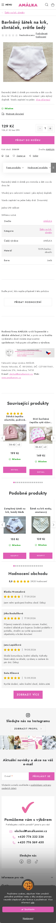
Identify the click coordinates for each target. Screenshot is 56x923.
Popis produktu (13, 167)
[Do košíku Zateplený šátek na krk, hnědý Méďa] (14, 556)
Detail (14, 470)
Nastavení (28, 918)
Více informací (43, 99)
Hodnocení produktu (38, 167)
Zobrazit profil (26, 728)
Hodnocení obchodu (28, 574)
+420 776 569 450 (31, 842)
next (53, 438)
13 (38, 482)
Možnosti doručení (15, 113)
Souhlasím (29, 909)
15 (42, 482)
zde (32, 902)
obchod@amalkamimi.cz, (21, 374)
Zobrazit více (28, 694)
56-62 (12, 444)
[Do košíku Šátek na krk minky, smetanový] (40, 556)
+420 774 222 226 (31, 837)
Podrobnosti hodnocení (42, 35)
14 (40, 482)
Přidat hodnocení (28, 302)
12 (36, 482)
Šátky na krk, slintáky (46, 231)
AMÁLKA (50, 149)
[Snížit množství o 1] (40, 128)
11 (34, 482)
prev (2, 438)
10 (32, 482)
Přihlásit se (42, 776)
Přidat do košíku (28, 140)
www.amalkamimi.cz (11, 377)
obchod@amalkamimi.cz (30, 831)
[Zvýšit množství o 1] (50, 128)
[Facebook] (21, 861)
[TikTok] (36, 861)
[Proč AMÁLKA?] (28, 352)
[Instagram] (29, 861)
